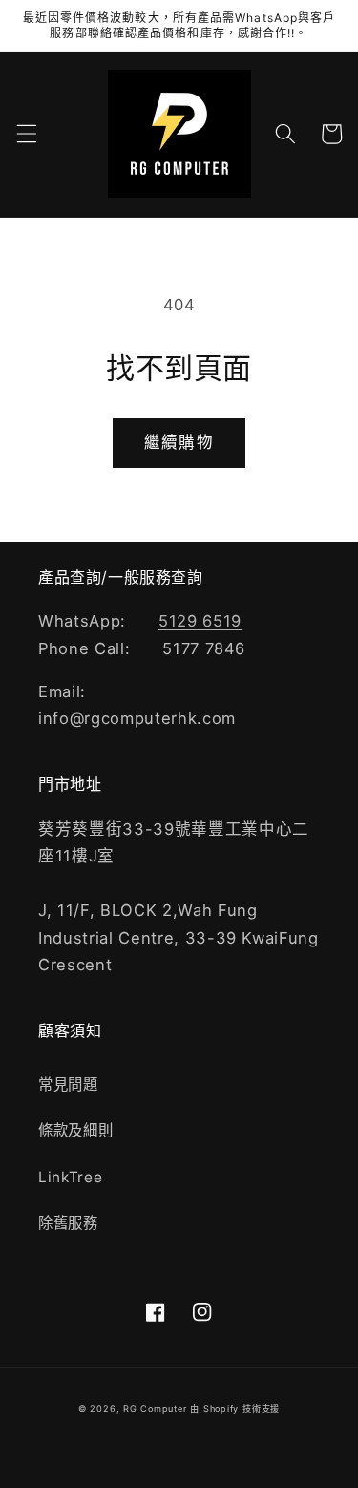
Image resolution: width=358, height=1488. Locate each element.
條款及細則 (75, 1130)
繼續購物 (178, 442)
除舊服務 (68, 1223)
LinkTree (70, 1177)
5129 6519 (200, 620)
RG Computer (154, 1408)
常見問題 (68, 1084)
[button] (26, 134)
